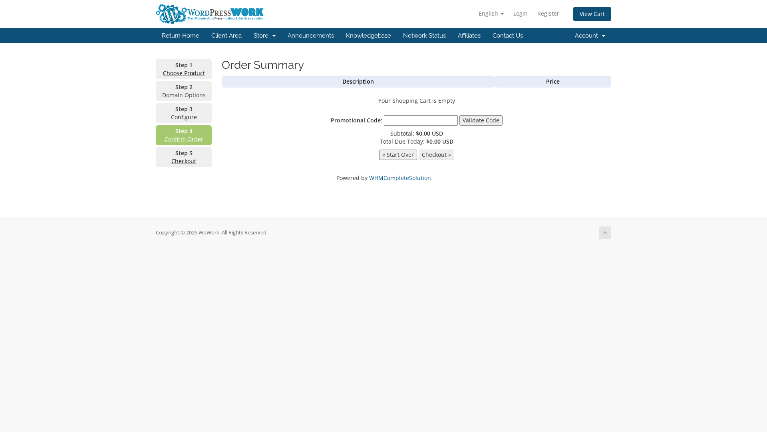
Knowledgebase (368, 35)
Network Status (424, 35)
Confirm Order (184, 139)
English (489, 13)
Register (548, 13)
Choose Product (184, 73)
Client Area (226, 35)
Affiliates (469, 35)
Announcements (311, 35)
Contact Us (508, 35)
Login (520, 13)
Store (263, 35)
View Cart (592, 14)
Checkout (183, 161)
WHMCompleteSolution (400, 178)
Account (588, 35)
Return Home (180, 35)
